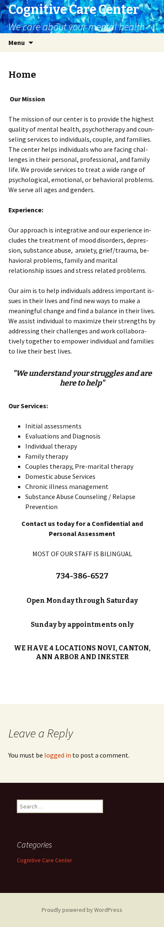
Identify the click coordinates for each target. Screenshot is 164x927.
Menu (16, 42)
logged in (57, 755)
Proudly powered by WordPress (82, 910)
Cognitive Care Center (44, 860)
